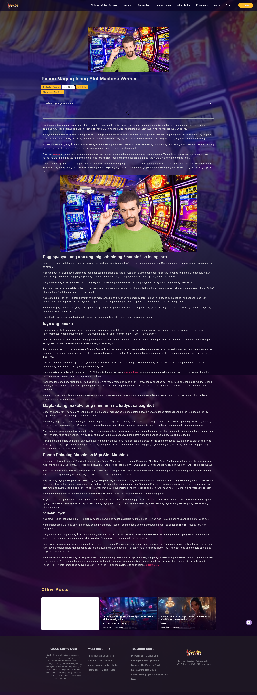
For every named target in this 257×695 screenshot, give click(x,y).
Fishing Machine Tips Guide (145, 660)
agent (217, 5)
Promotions (202, 5)
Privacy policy (203, 661)
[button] (210, 103)
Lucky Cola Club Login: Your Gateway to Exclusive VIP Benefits (184, 618)
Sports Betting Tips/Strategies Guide (149, 674)
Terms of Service (186, 661)
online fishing (183, 5)
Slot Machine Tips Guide (53, 92)
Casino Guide (153, 656)
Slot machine (144, 5)
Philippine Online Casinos (104, 5)
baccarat (127, 5)
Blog (228, 5)
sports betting (164, 5)
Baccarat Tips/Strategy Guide (146, 665)
